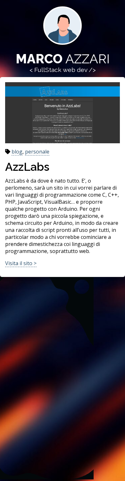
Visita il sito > (21, 263)
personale (37, 151)
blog (17, 151)
